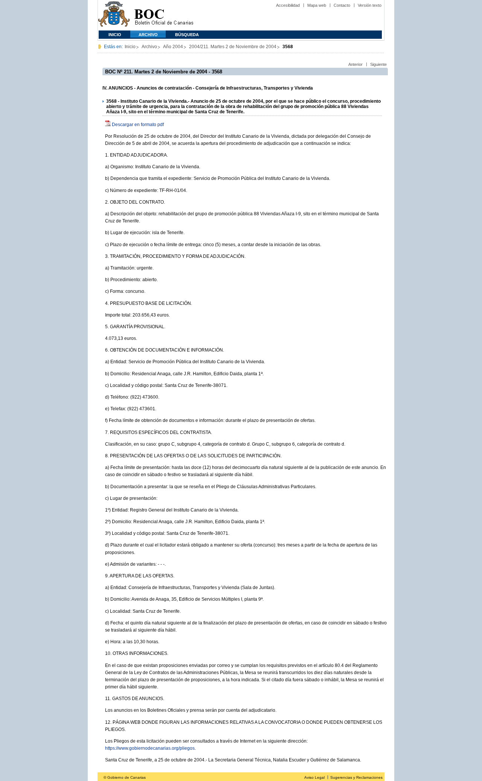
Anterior (355, 64)
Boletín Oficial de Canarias (164, 15)
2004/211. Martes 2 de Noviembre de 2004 (232, 46)
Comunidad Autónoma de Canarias (114, 15)
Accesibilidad (288, 5)
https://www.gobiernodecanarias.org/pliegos (150, 748)
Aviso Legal (314, 777)
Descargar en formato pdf (138, 124)
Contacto (342, 5)
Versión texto (369, 5)
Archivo (148, 34)
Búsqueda (187, 34)
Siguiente (378, 64)
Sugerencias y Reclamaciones (356, 777)
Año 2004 (173, 46)
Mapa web (316, 5)
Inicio (114, 34)
